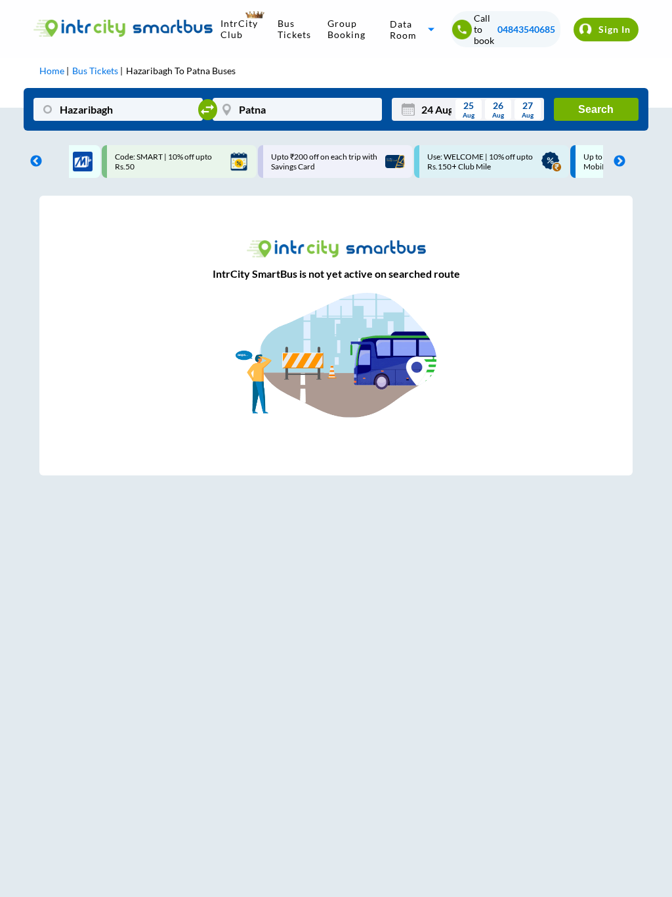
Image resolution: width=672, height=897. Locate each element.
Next (616, 161)
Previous (33, 161)
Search (596, 109)
